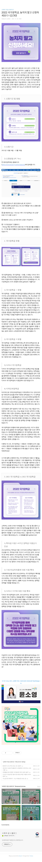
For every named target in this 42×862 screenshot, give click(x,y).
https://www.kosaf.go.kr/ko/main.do (13, 164)
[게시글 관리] (10, 752)
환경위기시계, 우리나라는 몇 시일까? (12, 766)
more (38, 786)
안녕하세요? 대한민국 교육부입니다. (12, 840)
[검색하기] (39, 2)
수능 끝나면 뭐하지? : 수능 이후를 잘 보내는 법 (14, 778)
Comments (5, 825)
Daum (20, 856)
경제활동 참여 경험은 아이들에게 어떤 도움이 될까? (16, 772)
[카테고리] (2, 2)
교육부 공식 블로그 (9, 833)
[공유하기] (8, 752)
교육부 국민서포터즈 (8, 10)
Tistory (31, 856)
